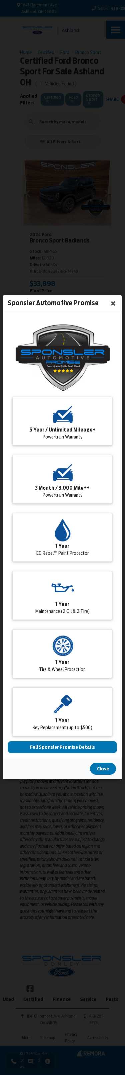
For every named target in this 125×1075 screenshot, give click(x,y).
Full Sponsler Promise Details (62, 747)
